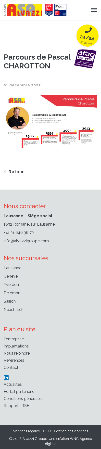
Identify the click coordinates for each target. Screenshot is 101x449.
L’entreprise (14, 339)
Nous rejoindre (17, 353)
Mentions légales (26, 431)
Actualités (13, 384)
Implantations (16, 346)
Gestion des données (71, 431)
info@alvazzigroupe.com (26, 241)
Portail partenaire (19, 391)
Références (14, 360)
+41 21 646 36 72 (19, 232)
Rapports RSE (16, 405)
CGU (47, 431)
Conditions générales (23, 398)
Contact (11, 367)
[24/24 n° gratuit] (85, 58)
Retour (16, 171)
